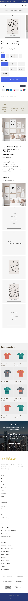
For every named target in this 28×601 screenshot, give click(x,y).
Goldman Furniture (6, 545)
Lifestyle (3, 487)
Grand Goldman (15, 595)
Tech (2, 485)
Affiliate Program (6, 518)
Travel (3, 490)
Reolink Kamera (5, 560)
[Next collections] (16, 340)
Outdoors (3, 493)
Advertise (3, 512)
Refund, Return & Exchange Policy (10, 530)
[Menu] (2, 5)
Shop (2, 496)
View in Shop (14, 79)
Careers (3, 515)
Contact (3, 509)
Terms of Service (6, 536)
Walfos (3, 566)
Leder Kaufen (5, 554)
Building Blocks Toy (6, 548)
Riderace (3, 557)
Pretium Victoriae (6, 569)
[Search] (5, 5)
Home (6, 10)
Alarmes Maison (5, 551)
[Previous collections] (12, 340)
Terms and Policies (14, 598)
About (3, 506)
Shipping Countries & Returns (9, 96)
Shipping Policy (5, 527)
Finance (3, 482)
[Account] (22, 5)
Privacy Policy (5, 533)
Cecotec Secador (5, 563)
